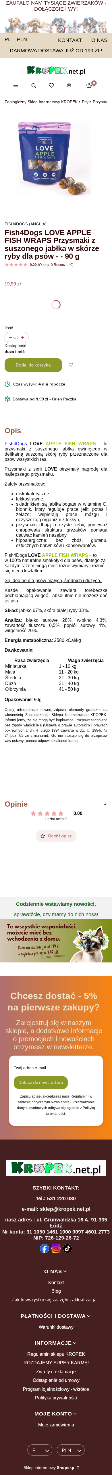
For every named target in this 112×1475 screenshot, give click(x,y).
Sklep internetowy (50, 1467)
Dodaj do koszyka (33, 365)
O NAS (99, 40)
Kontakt (56, 1282)
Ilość (9, 327)
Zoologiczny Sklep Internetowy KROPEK (41, 101)
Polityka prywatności (56, 1397)
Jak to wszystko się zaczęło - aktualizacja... (56, 1299)
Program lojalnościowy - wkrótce (56, 1389)
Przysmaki (102, 101)
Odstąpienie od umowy (56, 1380)
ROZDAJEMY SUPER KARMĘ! (56, 1362)
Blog (56, 1291)
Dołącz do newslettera (40, 1082)
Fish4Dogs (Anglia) (26, 224)
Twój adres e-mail (30, 1067)
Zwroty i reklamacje (56, 1371)
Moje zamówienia (56, 1424)
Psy (85, 101)
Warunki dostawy (56, 1327)
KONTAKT (70, 40)
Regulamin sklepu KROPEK (56, 1354)
